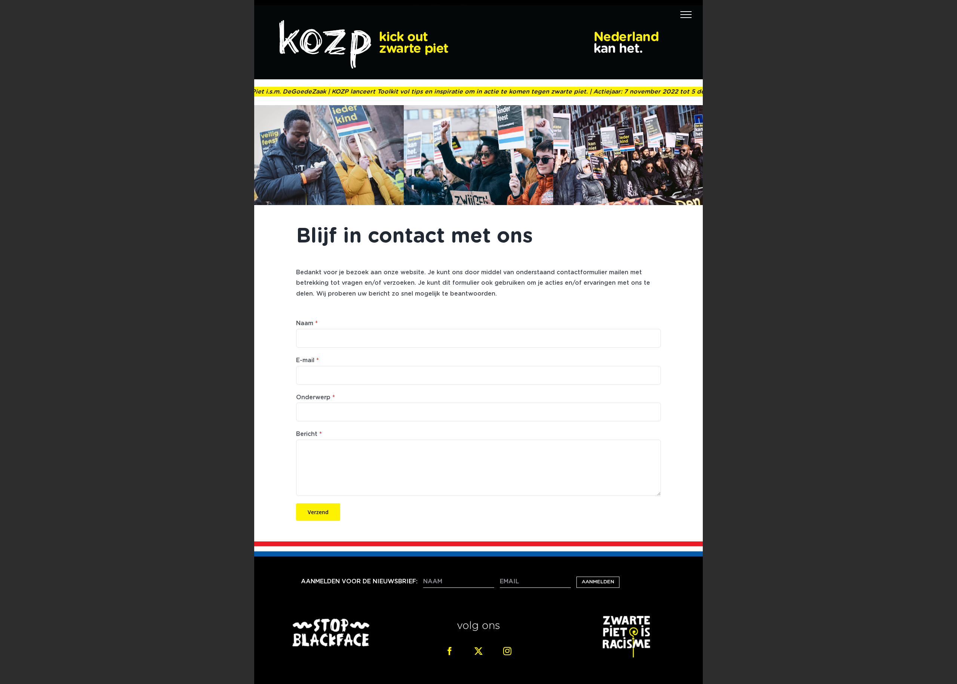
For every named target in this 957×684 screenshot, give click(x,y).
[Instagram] (507, 651)
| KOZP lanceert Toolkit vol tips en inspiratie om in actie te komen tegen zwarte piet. (435, 92)
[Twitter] (478, 651)
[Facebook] (450, 651)
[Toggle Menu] (686, 14)
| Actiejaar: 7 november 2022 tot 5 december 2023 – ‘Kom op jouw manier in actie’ (694, 92)
